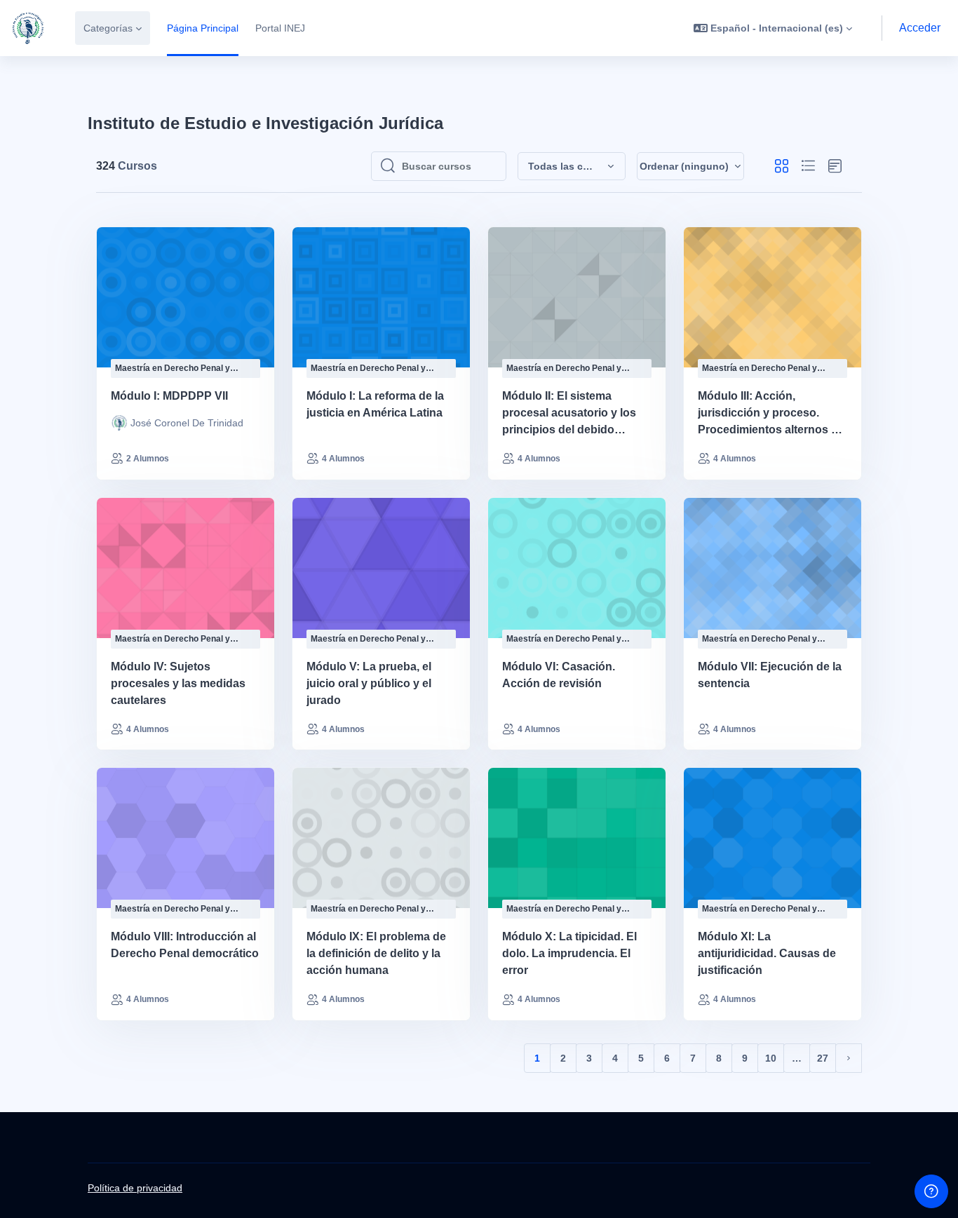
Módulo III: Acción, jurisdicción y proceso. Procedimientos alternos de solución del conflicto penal (771, 414)
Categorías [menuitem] (108, 28)
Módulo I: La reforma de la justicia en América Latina (375, 404)
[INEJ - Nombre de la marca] (28, 28)
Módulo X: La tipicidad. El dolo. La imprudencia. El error (569, 953)
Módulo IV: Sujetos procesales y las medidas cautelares (178, 683)
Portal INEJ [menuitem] (280, 28)
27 (822, 1058)
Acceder (919, 28)
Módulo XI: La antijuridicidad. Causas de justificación (767, 953)
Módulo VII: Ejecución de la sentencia (770, 675)
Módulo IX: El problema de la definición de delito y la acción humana (376, 953)
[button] (773, 28)
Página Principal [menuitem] (202, 28)
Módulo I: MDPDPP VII (169, 396)
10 (770, 1058)
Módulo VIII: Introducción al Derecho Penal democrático (185, 945)
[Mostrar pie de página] (931, 1191)
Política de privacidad (135, 1187)
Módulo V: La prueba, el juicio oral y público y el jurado (368, 683)
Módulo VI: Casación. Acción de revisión (558, 675)
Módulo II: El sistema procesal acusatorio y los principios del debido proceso (569, 414)
